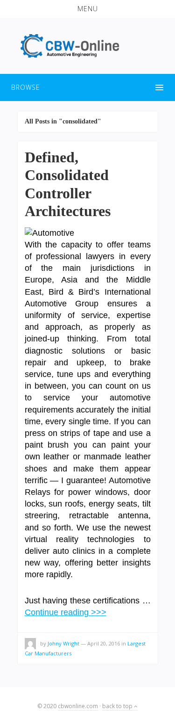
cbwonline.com (78, 706)
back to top (118, 706)
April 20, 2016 (103, 643)
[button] (87, 8)
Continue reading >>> (65, 612)
